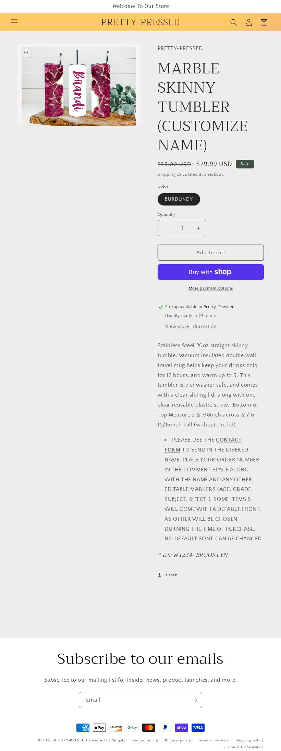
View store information (191, 326)
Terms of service (213, 740)
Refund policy (145, 740)
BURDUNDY (179, 199)
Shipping (167, 174)
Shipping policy (250, 740)
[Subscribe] (194, 700)
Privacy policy (178, 740)
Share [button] (171, 574)
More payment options (211, 288)
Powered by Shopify (107, 740)
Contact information (246, 747)
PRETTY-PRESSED (70, 740)
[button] (14, 22)
